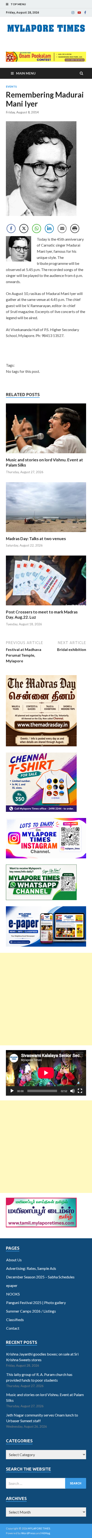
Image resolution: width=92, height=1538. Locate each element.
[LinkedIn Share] (49, 228)
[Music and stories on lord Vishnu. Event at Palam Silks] (46, 454)
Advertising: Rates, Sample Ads (31, 1268)
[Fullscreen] (80, 1091)
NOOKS (13, 1294)
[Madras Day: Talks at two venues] (46, 533)
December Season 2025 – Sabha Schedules (40, 1277)
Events (11, 86)
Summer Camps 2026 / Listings (31, 1311)
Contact (12, 1328)
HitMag (45, 1533)
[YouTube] (79, 12)
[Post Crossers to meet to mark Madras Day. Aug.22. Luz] (46, 606)
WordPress (28, 1533)
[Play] (12, 1091)
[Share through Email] (62, 228)
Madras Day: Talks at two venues (36, 538)
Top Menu (18, 4)
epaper (11, 1285)
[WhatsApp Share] (36, 228)
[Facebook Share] (11, 228)
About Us (14, 1260)
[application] (46, 1072)
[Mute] (72, 1091)
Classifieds (15, 1319)
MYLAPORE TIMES (39, 1528)
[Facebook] (85, 12)
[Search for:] (46, 1483)
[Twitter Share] (23, 228)
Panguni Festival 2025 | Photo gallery (36, 1302)
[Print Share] (74, 228)
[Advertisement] (46, 999)
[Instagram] (72, 12)
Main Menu (26, 73)
